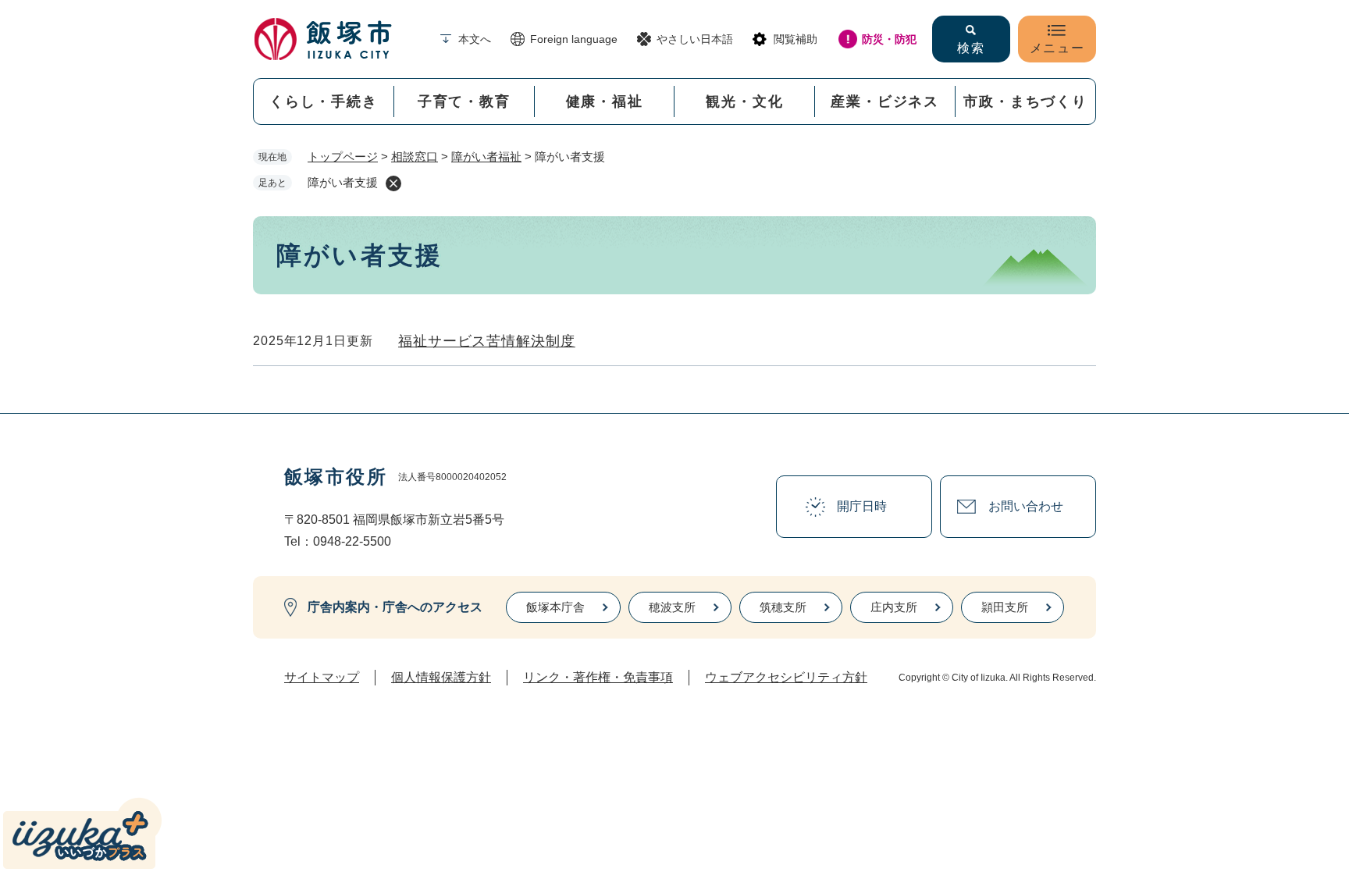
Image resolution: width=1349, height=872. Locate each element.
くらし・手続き (323, 101)
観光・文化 (744, 101)
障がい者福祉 (486, 156)
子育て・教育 (464, 101)
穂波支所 (672, 607)
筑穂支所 (783, 607)
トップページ (343, 156)
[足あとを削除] (393, 183)
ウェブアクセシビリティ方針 (786, 677)
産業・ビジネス (885, 101)
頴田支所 (1004, 607)
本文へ (474, 39)
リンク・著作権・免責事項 (598, 677)
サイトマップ (321, 677)
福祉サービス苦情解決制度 (486, 341)
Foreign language (574, 39)
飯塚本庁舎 (555, 607)
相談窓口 (414, 156)
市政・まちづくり (1025, 101)
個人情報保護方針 (441, 677)
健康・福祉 (604, 101)
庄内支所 (893, 607)
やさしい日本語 (695, 39)
